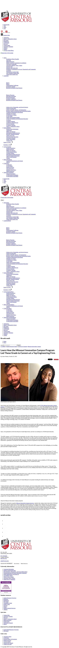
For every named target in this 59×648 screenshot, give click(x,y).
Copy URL (56, 359)
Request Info (6, 24)
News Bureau (16, 563)
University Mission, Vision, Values (14, 65)
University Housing (10, 138)
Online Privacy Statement (9, 579)
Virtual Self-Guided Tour (12, 74)
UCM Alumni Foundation (12, 175)
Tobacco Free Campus (8, 577)
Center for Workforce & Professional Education (17, 118)
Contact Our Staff (7, 644)
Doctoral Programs (10, 97)
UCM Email (6, 42)
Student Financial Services (9, 608)
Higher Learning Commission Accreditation (16, 63)
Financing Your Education (12, 136)
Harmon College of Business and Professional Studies (18, 111)
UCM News (6, 163)
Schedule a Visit (7, 144)
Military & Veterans (10, 131)
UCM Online (9, 116)
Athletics (5, 48)
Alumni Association (10, 173)
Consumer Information (8, 569)
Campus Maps (6, 45)
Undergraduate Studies (11, 152)
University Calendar (8, 616)
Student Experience (10, 148)
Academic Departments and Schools (14, 112)
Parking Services (7, 640)
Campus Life (9, 140)
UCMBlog (3, 346)
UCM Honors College (11, 115)
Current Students (7, 146)
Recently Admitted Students (12, 134)
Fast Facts (8, 60)
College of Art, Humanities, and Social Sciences (17, 107)
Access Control (6, 641)
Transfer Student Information (12, 155)
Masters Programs (10, 95)
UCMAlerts (6, 638)
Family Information (10, 139)
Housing (5, 605)
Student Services (10, 149)
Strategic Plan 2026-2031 (12, 68)
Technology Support (8, 623)
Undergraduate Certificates (12, 85)
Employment (6, 621)
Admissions (6, 37)
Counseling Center (7, 603)
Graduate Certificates (11, 99)
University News (10, 168)
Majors (7, 82)
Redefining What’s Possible (12, 59)
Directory (5, 44)
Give (4, 28)
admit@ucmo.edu (5, 561)
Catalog (5, 49)
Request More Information (12, 129)
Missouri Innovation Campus (34, 346)
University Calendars (8, 46)
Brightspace (6, 41)
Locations (8, 70)
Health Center (6, 604)
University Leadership (11, 64)
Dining (5, 607)
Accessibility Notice (8, 575)
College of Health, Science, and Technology (16, 109)
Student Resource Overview (9, 598)
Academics (5, 75)
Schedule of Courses (11, 113)
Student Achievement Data (9, 570)
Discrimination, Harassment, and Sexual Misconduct (15, 571)
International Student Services (13, 133)
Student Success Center (11, 346)
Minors (7, 84)
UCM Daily (9, 164)
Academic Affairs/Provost (12, 122)
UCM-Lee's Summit (22, 346)
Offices (8, 162)
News (4, 342)
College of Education (11, 108)
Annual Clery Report (8, 643)
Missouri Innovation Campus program (25, 503)
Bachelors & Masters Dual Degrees (14, 88)
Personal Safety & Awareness (10, 639)
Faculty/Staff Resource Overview (11, 629)
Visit (4, 26)
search (2, 345)
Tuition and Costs (10, 135)
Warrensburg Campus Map (12, 72)
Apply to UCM (7, 142)
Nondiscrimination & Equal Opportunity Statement (15, 573)
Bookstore (5, 599)
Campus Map (6, 615)
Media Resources (10, 61)
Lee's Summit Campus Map (12, 73)
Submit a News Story (11, 170)
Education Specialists (11, 96)
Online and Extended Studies (13, 117)
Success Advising (10, 124)
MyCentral (5, 40)
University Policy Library (9, 578)
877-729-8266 (4, 556)
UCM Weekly (9, 166)
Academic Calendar (10, 125)
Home (4, 341)
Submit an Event (10, 167)
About (4, 57)
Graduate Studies (10, 153)
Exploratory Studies (10, 86)
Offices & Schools (7, 159)
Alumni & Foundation (8, 172)
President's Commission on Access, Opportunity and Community (21, 69)
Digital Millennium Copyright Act (11, 574)
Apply (4, 27)
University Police (7, 636)
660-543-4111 (4, 558)
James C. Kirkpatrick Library (10, 39)
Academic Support (10, 121)
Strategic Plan (9, 66)
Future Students (7, 127)
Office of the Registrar (11, 157)
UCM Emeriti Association (12, 176)
